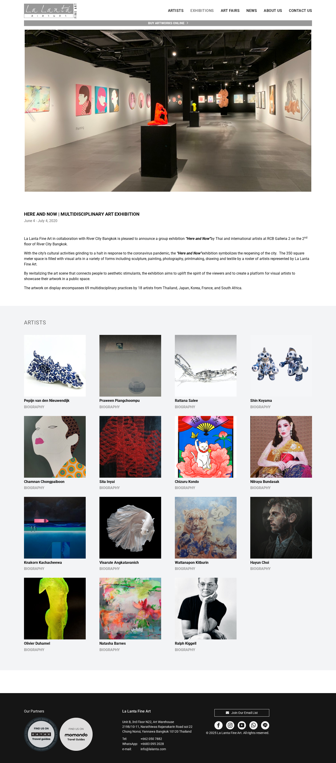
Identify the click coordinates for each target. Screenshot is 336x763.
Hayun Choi (259, 562)
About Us (273, 10)
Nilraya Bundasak (264, 482)
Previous (33, 110)
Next (303, 110)
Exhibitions (202, 10)
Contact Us (300, 10)
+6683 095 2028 (152, 744)
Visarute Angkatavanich (119, 562)
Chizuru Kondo (187, 482)
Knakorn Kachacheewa (43, 562)
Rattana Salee (186, 400)
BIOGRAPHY (34, 407)
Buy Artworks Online (166, 23)
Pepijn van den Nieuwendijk (46, 400)
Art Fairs (230, 10)
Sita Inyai (107, 482)
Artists (176, 10)
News (251, 10)
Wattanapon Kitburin (191, 562)
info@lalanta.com (153, 749)
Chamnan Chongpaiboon (44, 482)
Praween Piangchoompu (119, 400)
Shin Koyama (261, 400)
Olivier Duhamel (37, 643)
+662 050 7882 (151, 739)
